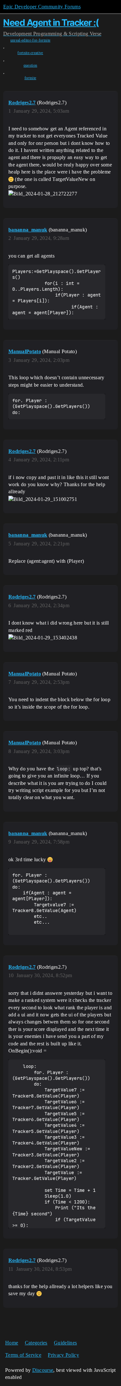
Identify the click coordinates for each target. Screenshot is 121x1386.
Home (11, 1342)
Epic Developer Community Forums (42, 6)
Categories (36, 1342)
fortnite (30, 78)
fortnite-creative (30, 53)
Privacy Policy (63, 1355)
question (30, 65)
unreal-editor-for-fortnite (30, 40)
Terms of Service (23, 1355)
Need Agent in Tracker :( (51, 22)
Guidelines (65, 1342)
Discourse (43, 1370)
